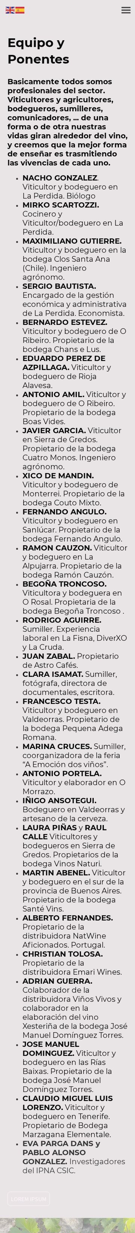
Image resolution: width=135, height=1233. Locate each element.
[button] (10, 9)
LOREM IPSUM (28, 1199)
